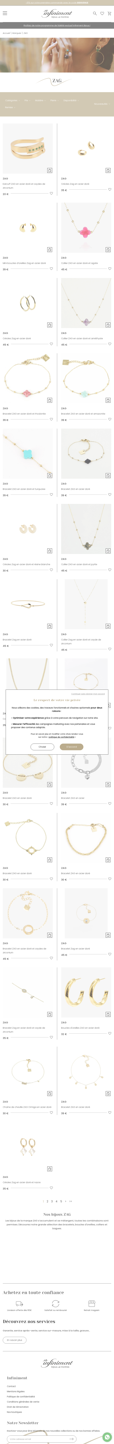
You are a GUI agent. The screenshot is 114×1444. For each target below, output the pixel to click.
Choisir (42, 746)
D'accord (72, 746)
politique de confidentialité (61, 737)
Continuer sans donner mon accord (88, 694)
